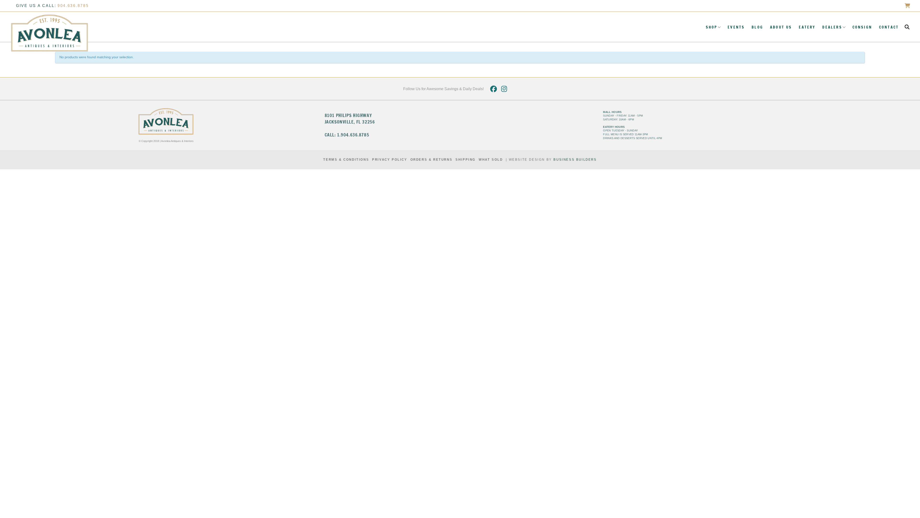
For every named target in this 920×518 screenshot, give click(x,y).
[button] (907, 27)
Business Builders (575, 159)
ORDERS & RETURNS (431, 159)
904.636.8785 (73, 6)
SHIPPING (465, 159)
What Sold (491, 159)
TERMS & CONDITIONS (346, 159)
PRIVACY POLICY (389, 159)
